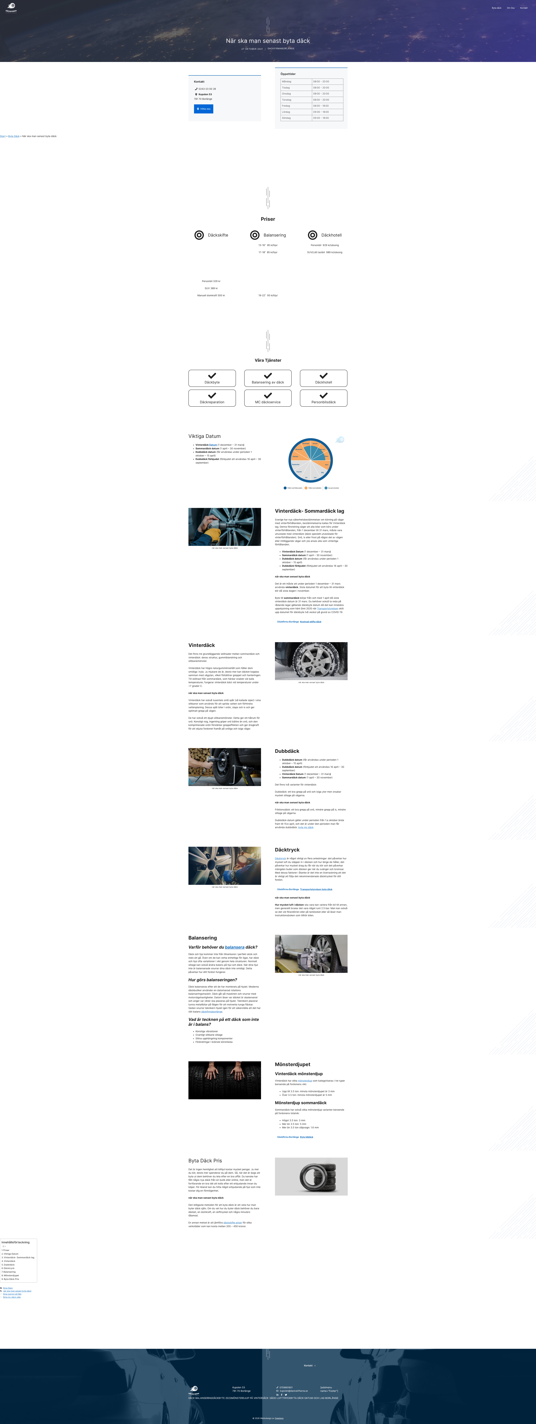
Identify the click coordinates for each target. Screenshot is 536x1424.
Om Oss (511, 8)
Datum (213, 444)
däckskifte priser (232, 1222)
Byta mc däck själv (12, 1297)
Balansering (9, 1272)
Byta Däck (14, 136)
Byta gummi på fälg (12, 1294)
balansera (235, 947)
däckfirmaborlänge (211, 1011)
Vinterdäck (9, 1261)
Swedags (279, 1418)
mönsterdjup (305, 1080)
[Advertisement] (84, 162)
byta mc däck (306, 827)
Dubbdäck (9, 1264)
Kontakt (524, 8)
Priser (6, 1250)
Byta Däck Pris (11, 1279)
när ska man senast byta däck (17, 1291)
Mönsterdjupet (11, 1275)
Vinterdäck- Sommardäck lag (19, 1257)
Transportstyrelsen (327, 608)
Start (3, 136)
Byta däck (496, 8)
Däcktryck (280, 858)
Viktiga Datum (11, 1254)
